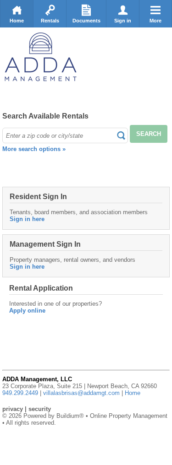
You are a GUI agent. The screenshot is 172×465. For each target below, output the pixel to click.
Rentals (50, 20)
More (155, 20)
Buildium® (70, 415)
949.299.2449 (20, 392)
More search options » (34, 149)
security (39, 409)
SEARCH (148, 133)
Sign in (122, 20)
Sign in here (27, 219)
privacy (12, 409)
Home (17, 20)
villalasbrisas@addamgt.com (81, 392)
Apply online (27, 310)
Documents (86, 20)
